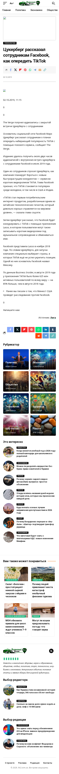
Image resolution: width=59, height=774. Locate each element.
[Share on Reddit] (38, 335)
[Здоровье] (43, 403)
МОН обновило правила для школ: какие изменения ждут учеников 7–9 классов (16, 626)
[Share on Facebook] (10, 69)
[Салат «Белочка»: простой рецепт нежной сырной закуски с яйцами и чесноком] (16, 574)
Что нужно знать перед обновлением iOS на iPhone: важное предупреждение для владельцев (36, 731)
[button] (5, 3)
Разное (37, 428)
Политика (11, 362)
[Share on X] (15, 69)
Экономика (39, 362)
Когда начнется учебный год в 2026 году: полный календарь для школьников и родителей (36, 453)
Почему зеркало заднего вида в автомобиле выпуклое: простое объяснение (32, 482)
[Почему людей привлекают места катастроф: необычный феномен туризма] (43, 574)
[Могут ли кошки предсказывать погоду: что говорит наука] (43, 610)
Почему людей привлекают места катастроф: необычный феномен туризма (42, 590)
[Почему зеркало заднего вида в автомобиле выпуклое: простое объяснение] (8, 480)
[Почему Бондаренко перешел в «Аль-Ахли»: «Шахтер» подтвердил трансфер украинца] (8, 522)
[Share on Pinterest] (25, 69)
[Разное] (43, 425)
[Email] (40, 69)
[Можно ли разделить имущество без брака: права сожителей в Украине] (8, 466)
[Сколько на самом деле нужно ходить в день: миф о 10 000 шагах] (8, 704)
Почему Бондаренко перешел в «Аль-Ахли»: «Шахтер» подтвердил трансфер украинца (35, 524)
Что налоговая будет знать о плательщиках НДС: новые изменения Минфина (35, 538)
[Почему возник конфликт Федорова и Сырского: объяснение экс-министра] (8, 743)
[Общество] (16, 381)
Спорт (36, 384)
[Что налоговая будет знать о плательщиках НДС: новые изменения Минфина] (8, 536)
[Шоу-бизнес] (16, 425)
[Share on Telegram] (35, 69)
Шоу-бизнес (13, 428)
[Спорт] (43, 381)
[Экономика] (43, 359)
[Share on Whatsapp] (30, 69)
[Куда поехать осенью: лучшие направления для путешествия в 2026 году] (8, 508)
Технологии (9, 43)
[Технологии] (16, 403)
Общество (12, 384)
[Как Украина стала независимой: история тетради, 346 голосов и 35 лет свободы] (8, 689)
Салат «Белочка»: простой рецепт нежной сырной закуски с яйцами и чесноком (16, 590)
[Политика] (16, 359)
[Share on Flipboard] (20, 69)
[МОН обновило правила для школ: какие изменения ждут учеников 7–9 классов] (16, 610)
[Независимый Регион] (29, 3)
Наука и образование (15, 616)
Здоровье (38, 406)
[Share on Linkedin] (45, 329)
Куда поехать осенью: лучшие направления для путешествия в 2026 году (34, 510)
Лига (53, 317)
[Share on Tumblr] (53, 329)
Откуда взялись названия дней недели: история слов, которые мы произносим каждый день (36, 496)
